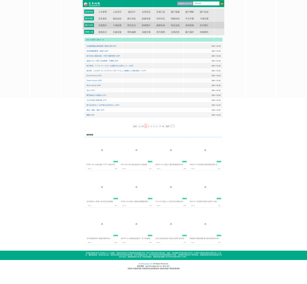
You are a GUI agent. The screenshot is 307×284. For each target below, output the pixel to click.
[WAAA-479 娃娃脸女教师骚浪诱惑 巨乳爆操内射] (205, 150)
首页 (135, 126)
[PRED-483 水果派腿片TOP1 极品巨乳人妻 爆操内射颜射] (102, 150)
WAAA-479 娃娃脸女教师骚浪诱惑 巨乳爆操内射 (205, 164)
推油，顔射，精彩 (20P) (95, 110)
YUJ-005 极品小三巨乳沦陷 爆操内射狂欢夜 (170, 201)
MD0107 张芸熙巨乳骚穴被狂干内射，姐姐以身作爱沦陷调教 (205, 201)
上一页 (141, 126)
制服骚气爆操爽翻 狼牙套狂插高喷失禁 (204, 238)
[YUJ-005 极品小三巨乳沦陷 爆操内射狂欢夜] (171, 187)
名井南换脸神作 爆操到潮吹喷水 (98, 238)
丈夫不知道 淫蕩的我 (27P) (96, 100)
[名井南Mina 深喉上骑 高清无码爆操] (102, 187)
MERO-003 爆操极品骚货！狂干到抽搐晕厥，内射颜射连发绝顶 (136, 238)
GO (172, 125)
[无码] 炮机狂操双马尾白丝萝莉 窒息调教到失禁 (170, 238)
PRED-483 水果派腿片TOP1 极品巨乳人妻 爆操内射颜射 (101, 164)
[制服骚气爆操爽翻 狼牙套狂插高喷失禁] (205, 224)
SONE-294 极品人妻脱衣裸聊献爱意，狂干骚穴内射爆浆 (136, 201)
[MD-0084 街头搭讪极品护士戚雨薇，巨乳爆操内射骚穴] (136, 150)
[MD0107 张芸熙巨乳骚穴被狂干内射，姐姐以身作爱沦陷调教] (205, 187)
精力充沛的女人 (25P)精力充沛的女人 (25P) (102, 105)
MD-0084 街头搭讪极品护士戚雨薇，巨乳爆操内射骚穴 (136, 164)
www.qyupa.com (146, 263)
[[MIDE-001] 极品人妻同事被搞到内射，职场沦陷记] (171, 150)
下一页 (161, 126)
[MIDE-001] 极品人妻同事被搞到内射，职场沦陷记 (170, 164)
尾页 (167, 126)
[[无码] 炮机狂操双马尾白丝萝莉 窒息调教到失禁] (171, 224)
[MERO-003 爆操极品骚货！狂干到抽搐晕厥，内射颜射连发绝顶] (136, 224)
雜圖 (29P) (90, 115)
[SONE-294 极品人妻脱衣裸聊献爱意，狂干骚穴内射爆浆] (136, 187)
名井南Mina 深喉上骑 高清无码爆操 (99, 201)
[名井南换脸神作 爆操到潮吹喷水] (102, 224)
